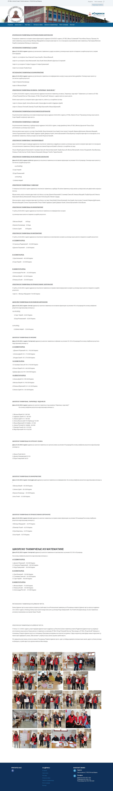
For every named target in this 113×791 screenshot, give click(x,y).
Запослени (18, 25)
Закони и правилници (51, 25)
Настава (27, 25)
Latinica (101, 4)
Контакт (72, 25)
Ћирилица (95, 4)
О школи (10, 25)
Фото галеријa (98, 1)
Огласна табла (38, 25)
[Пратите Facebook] (12, 770)
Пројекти (90, 1)
